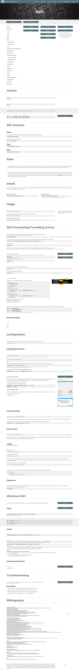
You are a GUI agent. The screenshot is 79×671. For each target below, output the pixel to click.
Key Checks (9, 81)
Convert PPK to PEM (12, 57)
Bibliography (9, 84)
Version (8, 26)
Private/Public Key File (11, 55)
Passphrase (9, 68)
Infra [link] (60, 1)
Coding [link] (54, 1)
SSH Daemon (9, 28)
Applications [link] (66, 1)
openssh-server (11, 41)
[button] (77, 1)
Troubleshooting (10, 79)
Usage (8, 46)
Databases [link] (42, 1)
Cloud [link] (49, 1)
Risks (8, 37)
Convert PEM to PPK (12, 59)
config (8, 66)
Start (8, 33)
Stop (8, 35)
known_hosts (10, 64)
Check (8, 30)
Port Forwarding (10, 50)
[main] (39, 11)
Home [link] (36, 1)
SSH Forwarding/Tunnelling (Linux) (14, 48)
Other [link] (73, 1)
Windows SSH (9, 70)
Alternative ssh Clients (11, 77)
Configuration (9, 53)
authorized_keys (10, 61)
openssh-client (11, 44)
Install (8, 39)
